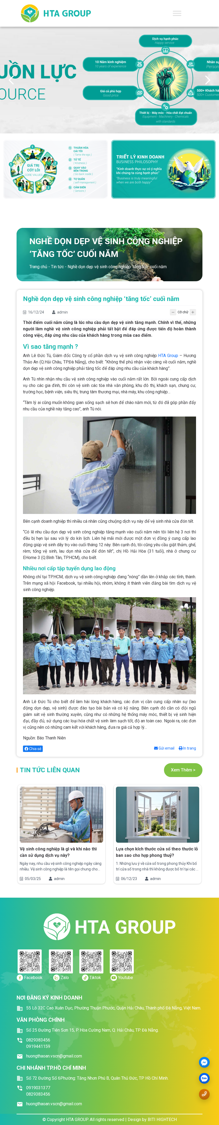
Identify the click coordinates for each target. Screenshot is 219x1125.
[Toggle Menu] (177, 13)
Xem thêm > (183, 770)
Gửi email (166, 748)
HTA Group (168, 355)
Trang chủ (38, 266)
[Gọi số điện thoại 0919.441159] (204, 1094)
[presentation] (11, 80)
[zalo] (204, 1078)
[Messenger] (204, 1062)
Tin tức (57, 266)
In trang (189, 748)
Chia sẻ (34, 749)
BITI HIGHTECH (162, 1119)
